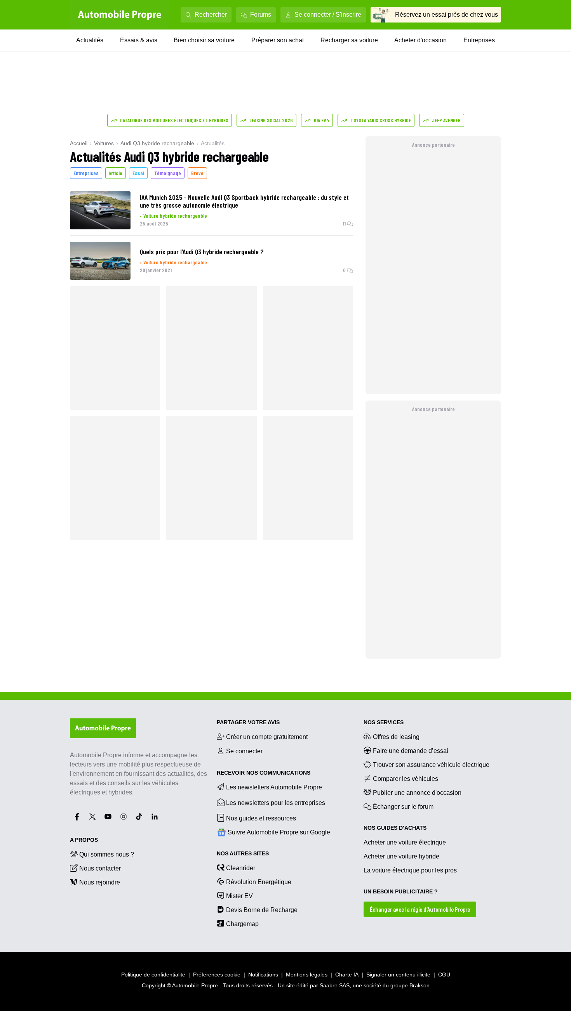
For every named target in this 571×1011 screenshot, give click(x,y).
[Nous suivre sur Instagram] (124, 817)
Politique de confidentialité (153, 974)
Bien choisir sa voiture (204, 40)
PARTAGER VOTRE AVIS (248, 722)
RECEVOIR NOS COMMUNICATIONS (263, 773)
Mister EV (239, 896)
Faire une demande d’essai (410, 750)
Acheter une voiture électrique (405, 842)
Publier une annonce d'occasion (417, 792)
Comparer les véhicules (405, 778)
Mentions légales (306, 974)
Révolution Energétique (258, 882)
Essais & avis (138, 40)
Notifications (263, 974)
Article (115, 173)
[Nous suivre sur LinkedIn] (155, 817)
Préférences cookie (216, 974)
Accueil (78, 143)
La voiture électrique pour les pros (410, 870)
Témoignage (167, 173)
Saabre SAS (335, 985)
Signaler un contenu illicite (398, 974)
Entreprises (479, 40)
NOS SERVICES (384, 722)
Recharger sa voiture (349, 40)
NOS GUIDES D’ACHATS (395, 828)
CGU (444, 974)
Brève (197, 173)
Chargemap (242, 924)
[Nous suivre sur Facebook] (77, 817)
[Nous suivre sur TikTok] (139, 817)
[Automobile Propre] (119, 14)
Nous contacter (100, 868)
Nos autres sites (243, 853)
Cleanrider (240, 868)
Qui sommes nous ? (106, 854)
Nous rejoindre (99, 882)
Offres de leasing (396, 737)
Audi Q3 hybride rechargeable (157, 143)
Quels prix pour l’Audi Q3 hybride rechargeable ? (202, 251)
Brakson (419, 985)
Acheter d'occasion (420, 40)
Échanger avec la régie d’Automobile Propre (420, 909)
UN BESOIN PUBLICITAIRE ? (401, 891)
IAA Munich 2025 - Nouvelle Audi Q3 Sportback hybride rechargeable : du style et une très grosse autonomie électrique (244, 201)
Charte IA (347, 974)
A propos (84, 840)
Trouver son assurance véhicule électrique (431, 764)
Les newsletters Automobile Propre (274, 787)
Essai (138, 173)
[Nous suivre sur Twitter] (92, 817)
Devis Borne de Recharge (262, 910)
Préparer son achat (277, 40)
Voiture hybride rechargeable (175, 215)
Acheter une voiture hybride (401, 856)
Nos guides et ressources (261, 818)
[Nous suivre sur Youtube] (108, 817)
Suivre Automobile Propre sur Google (279, 832)
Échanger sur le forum (403, 806)
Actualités (89, 40)
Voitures (104, 143)
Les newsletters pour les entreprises (275, 802)
